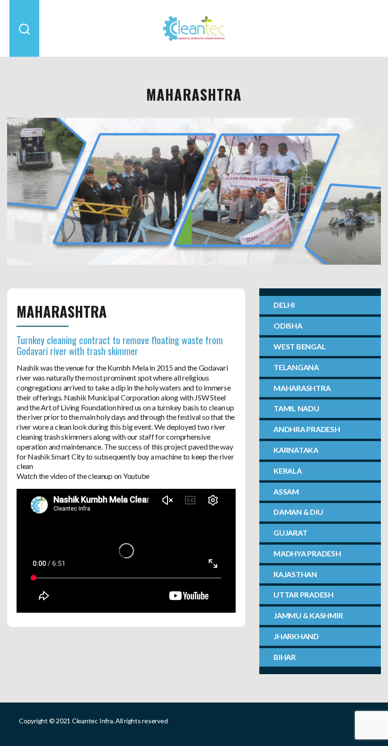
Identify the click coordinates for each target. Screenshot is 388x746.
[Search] (24, 28)
